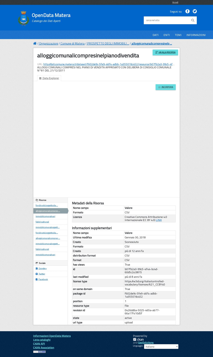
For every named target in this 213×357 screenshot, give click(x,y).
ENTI (167, 35)
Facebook (43, 279)
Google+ (42, 268)
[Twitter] (195, 11)
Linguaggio (138, 345)
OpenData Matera (51, 18)
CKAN (138, 339)
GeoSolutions (146, 342)
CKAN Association (43, 347)
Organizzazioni (48, 43)
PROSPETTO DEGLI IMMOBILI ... (108, 43)
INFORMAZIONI (196, 35)
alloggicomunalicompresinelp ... (152, 43)
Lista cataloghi (41, 340)
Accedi (175, 2)
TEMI (178, 35)
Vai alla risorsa (166, 52)
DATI (156, 35)
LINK (159, 220)
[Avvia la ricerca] (193, 20)
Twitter (41, 273)
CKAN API (39, 344)
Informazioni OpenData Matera (52, 336)
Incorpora (167, 87)
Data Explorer (50, 78)
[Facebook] (187, 11)
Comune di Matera (73, 43)
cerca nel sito (152, 20)
